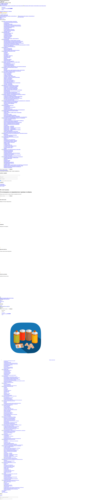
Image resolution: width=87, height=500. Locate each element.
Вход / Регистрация (5, 492)
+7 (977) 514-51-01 (4, 15)
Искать (11, 169)
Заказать (1, 182)
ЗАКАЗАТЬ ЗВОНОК (4, 170)
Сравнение (3, 491)
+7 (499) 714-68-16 (4, 3)
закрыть (1, 305)
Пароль (1, 498)
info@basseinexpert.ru (4, 0)
